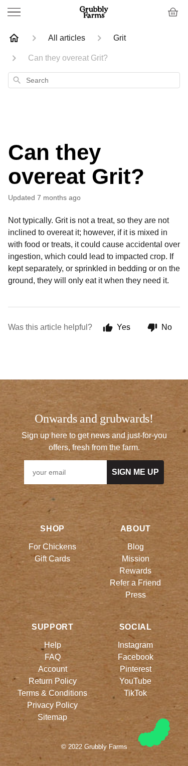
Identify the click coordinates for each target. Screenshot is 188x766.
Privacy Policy (52, 705)
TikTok (135, 693)
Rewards (135, 570)
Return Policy (53, 681)
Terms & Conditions (52, 693)
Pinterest (135, 669)
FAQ (53, 657)
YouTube (135, 681)
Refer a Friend (135, 583)
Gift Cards (52, 558)
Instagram (135, 645)
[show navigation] (14, 12)
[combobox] (94, 80)
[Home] (14, 38)
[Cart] (173, 12)
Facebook (135, 657)
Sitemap (52, 717)
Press (135, 595)
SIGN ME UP (135, 472)
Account (52, 669)
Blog (135, 546)
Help (52, 645)
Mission (135, 558)
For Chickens (52, 546)
